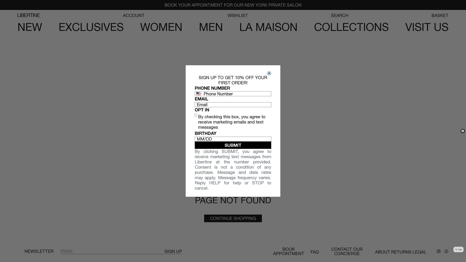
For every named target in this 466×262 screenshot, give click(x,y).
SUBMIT (233, 145)
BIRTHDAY (205, 133)
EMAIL (201, 98)
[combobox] (198, 93)
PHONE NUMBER (212, 88)
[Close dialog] (269, 73)
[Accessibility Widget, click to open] (463, 131)
